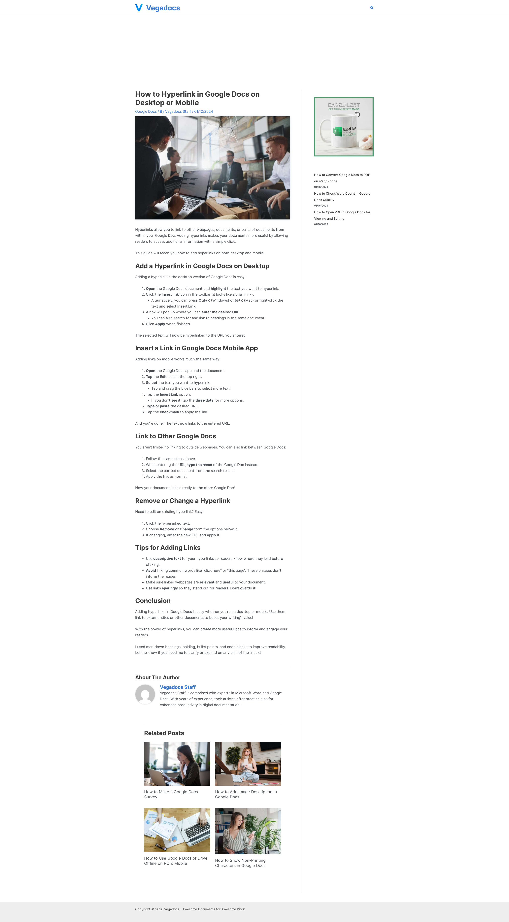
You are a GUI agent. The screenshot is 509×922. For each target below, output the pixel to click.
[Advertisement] (254, 46)
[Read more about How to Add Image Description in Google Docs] (248, 763)
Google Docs (146, 111)
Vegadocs (163, 8)
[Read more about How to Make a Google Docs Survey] (177, 763)
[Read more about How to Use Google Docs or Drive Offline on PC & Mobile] (177, 830)
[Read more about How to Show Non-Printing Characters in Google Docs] (248, 831)
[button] (372, 8)
